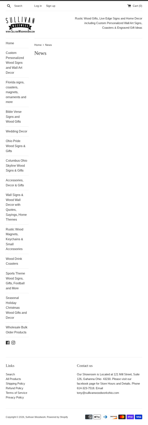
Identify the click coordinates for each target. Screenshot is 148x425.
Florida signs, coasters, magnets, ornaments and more (16, 92)
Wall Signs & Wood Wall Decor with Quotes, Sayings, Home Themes (16, 207)
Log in (38, 5)
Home (10, 43)
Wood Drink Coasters (14, 261)
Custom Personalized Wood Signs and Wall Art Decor (15, 62)
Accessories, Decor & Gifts (15, 183)
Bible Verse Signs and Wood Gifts (14, 116)
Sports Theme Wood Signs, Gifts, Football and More (15, 281)
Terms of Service (16, 392)
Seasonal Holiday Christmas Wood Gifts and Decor (16, 307)
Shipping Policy (15, 383)
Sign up (50, 5)
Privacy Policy (15, 397)
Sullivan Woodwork (35, 417)
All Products (13, 379)
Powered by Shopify (57, 417)
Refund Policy (14, 388)
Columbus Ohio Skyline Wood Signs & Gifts (16, 165)
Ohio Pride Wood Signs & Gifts (15, 145)
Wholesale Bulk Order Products (16, 330)
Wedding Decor (16, 131)
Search (10, 374)
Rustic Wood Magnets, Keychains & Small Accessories (14, 239)
